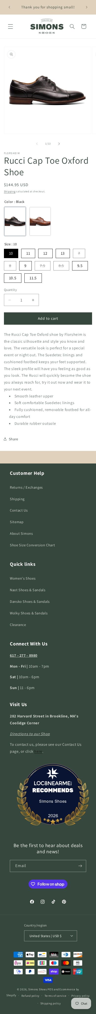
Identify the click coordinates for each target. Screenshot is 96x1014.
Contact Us (19, 510)
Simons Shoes (53, 801)
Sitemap (16, 521)
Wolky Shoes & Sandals (29, 613)
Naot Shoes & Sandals (28, 589)
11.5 (33, 278)
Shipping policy (50, 1003)
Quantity (10, 289)
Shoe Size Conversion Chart (32, 545)
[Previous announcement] (9, 7)
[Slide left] (37, 143)
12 (45, 253)
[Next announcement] (86, 7)
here (38, 751)
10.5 (12, 278)
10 (11, 253)
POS (50, 989)
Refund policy (30, 995)
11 (28, 253)
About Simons (21, 533)
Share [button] (13, 439)
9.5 (80, 265)
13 (63, 253)
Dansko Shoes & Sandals (30, 601)
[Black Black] (15, 221)
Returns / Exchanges (26, 487)
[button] (10, 26)
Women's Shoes (22, 578)
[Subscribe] (80, 866)
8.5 (61, 265)
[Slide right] (59, 143)
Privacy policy (80, 995)
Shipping (10, 191)
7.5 (42, 265)
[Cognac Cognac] (40, 221)
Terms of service (55, 995)
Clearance (18, 624)
